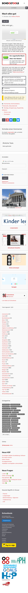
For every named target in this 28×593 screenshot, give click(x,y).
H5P (4, 501)
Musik (3, 359)
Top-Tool (4, 389)
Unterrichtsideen (13, 429)
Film (3, 338)
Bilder (3, 320)
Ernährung (4, 334)
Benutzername (6, 163)
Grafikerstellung (6, 412)
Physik (3, 363)
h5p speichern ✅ (6, 477)
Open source (6, 408)
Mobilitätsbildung (6, 357)
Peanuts (5, 493)
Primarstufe (5, 106)
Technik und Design (7, 385)
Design (5, 429)
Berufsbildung (5, 318)
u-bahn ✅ (5, 473)
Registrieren (5, 181)
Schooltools (5, 375)
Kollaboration (5, 350)
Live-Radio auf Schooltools (9, 300)
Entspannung (12, 108)
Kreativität (6, 404)
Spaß (3, 379)
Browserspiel (6, 431)
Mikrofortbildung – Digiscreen (10, 497)
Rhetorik (4, 371)
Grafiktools (5, 344)
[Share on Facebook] (11, 120)
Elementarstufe (6, 330)
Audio (3, 316)
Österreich (10, 296)
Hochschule (7, 103)
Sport (3, 383)
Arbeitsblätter (6, 423)
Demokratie (18, 207)
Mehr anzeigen (6, 434)
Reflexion (4, 110)
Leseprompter (6, 495)
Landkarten (6, 414)
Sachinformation (15, 404)
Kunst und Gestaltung (7, 354)
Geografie (4, 340)
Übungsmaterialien (7, 410)
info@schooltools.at (10, 517)
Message (15, 412)
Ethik (3, 336)
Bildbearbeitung (15, 423)
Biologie (4, 322)
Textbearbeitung (6, 387)
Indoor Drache (5, 459)
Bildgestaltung (6, 425)
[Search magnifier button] (26, 8)
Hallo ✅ (4, 483)
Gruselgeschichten (7, 461)
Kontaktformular (6, 520)
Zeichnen (13, 414)
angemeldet (10, 132)
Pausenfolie (20, 108)
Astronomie (5, 314)
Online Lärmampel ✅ (8, 475)
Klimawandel (15, 427)
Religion (4, 369)
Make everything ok (18, 72)
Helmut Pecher (16, 16)
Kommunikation (15, 103)
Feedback (14, 421)
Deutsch (4, 326)
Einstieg (6, 108)
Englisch (4, 332)
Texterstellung (6, 421)
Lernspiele (21, 414)
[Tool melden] (7, 120)
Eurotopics (7, 114)
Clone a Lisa (7, 112)
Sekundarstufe (13, 106)
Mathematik (5, 355)
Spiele (3, 381)
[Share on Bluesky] (18, 120)
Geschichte (5, 342)
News (3, 361)
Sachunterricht (6, 373)
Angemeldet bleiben (8, 174)
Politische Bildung (6, 365)
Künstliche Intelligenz (16, 406)
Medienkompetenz (16, 431)
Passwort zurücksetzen (8, 183)
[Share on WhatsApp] (14, 120)
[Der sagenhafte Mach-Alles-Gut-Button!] (14, 59)
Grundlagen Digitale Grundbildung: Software (13, 455)
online (7, 445)
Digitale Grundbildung (7, 328)
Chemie (4, 324)
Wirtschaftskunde (6, 393)
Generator (17, 410)
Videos (4, 391)
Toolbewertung (7, 499)
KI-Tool (14, 425)
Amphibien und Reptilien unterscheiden (12, 463)
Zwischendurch (6, 427)
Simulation (6, 406)
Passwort (4, 169)
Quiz (13, 408)
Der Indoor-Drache (7, 457)
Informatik (4, 348)
